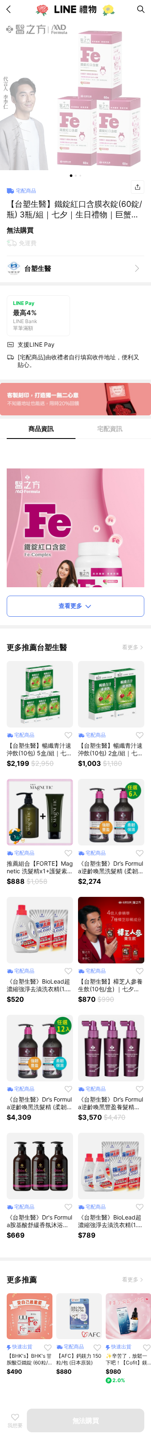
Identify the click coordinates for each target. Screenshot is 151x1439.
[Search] (141, 9)
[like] (68, 735)
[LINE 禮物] (75, 9)
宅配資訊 (109, 429)
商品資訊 (41, 429)
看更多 (130, 647)
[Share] (137, 187)
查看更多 (70, 605)
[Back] (10, 9)
